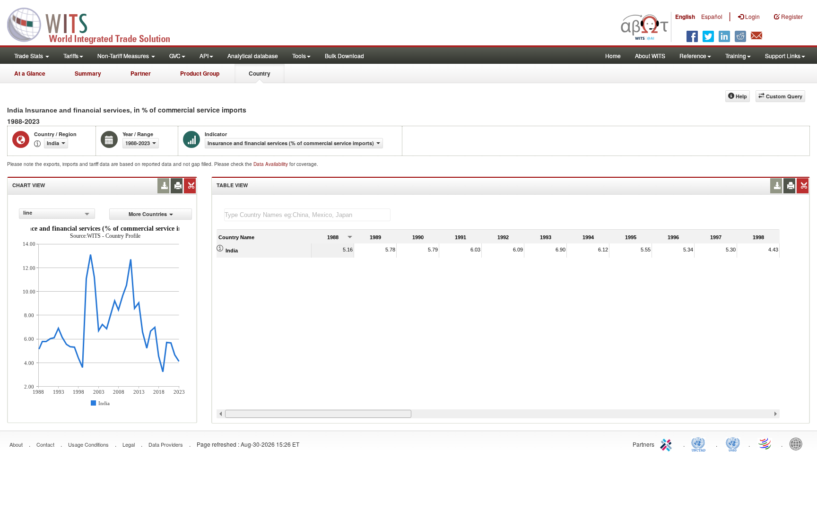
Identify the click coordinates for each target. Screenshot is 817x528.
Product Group (199, 73)
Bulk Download (344, 56)
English (685, 16)
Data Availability (271, 164)
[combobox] (57, 213)
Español (711, 16)
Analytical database (252, 56)
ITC (667, 443)
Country (259, 73)
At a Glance (29, 73)
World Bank (798, 443)
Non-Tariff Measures (123, 56)
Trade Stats (29, 56)
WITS (94, 23)
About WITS (650, 56)
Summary (88, 73)
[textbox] (307, 214)
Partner (140, 73)
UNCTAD (700, 443)
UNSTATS (732, 443)
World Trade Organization (765, 443)
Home (613, 56)
